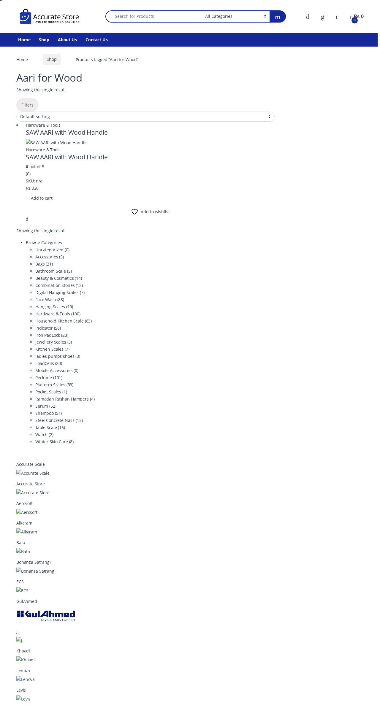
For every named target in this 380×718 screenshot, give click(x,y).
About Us (67, 39)
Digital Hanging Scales (59, 292)
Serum (45, 406)
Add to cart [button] (41, 198)
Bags (44, 264)
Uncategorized (52, 249)
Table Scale (50, 427)
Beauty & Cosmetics (58, 278)
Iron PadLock (51, 335)
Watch (44, 434)
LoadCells (48, 363)
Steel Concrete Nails (59, 420)
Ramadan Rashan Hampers (64, 399)
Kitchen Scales (52, 349)
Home (24, 39)
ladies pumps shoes (57, 356)
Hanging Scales (54, 306)
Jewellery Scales (53, 342)
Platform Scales (54, 384)
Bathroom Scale (53, 271)
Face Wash (49, 299)
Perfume (48, 377)
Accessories (49, 257)
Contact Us (97, 39)
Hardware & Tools (43, 125)
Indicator (48, 328)
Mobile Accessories (56, 370)
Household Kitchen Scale (63, 321)
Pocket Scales (51, 392)
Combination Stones (59, 285)
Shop (44, 39)
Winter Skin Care (54, 441)
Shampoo (48, 413)
